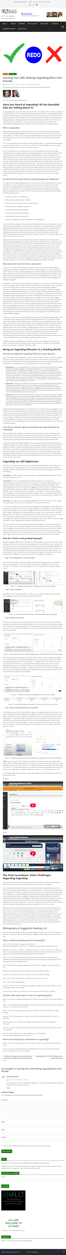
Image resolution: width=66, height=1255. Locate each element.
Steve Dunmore (12, 1076)
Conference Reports (9, 28)
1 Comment (26, 84)
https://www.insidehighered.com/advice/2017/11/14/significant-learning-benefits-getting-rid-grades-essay (30, 946)
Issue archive (22, 28)
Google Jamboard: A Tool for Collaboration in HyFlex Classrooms (49, 1057)
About (4, 23)
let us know (8, 1240)
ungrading (38, 84)
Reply (8, 1088)
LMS (34, 84)
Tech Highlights (33, 23)
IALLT (12, 1166)
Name (3, 1122)
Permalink (26, 1079)
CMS (32, 84)
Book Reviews (44, 23)
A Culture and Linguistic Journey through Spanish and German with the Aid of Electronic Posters (18, 1058)
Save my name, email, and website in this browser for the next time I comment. (27, 1146)
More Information (42, 1252)
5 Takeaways (55, 23)
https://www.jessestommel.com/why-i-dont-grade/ (42, 991)
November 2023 (12, 74)
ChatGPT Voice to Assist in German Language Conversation (42, 2)
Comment (4, 1100)
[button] (7, 24)
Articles (13, 23)
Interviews (21, 23)
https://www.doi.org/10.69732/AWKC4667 (16, 100)
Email (3, 1130)
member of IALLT (7, 1168)
